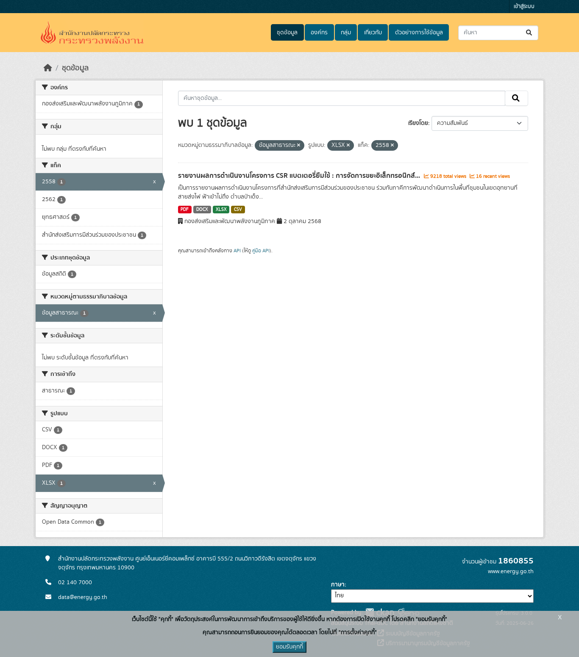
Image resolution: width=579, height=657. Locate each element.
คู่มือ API (261, 250)
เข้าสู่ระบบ (524, 7)
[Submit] (530, 32)
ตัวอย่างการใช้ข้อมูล (419, 32)
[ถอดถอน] (298, 145)
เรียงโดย (418, 123)
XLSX (221, 209)
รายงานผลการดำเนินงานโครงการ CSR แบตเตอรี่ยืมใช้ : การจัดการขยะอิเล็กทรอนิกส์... (300, 175)
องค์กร (319, 32)
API (237, 250)
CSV (238, 209)
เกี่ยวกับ (373, 32)
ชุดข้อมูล (287, 32)
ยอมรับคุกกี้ (289, 647)
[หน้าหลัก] (48, 68)
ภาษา (338, 584)
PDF (185, 209)
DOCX (202, 209)
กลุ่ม (346, 32)
